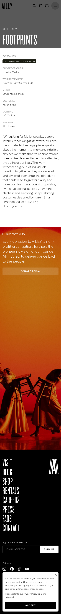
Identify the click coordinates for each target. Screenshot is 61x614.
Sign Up (49, 549)
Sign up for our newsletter (15, 542)
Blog (7, 472)
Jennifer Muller (11, 72)
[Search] (34, 6)
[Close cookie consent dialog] (55, 574)
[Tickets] (47, 6)
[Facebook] (12, 569)
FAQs (7, 519)
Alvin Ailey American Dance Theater (19, 61)
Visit (7, 463)
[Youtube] (27, 569)
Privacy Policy (30, 593)
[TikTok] (19, 569)
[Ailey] (8, 6)
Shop (8, 482)
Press (8, 510)
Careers (11, 500)
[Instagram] (4, 569)
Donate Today (30, 271)
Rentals (11, 491)
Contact (11, 528)
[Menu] (55, 6)
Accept (30, 605)
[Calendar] (41, 6)
